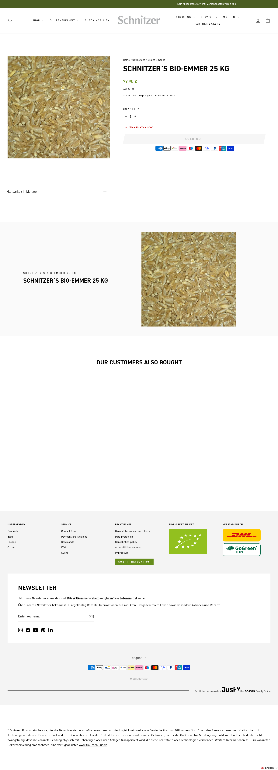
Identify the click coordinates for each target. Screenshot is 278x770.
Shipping (143, 95)
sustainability (97, 20)
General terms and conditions (132, 531)
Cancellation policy (126, 542)
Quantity (131, 109)
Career (12, 547)
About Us (184, 17)
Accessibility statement (128, 547)
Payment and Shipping (74, 536)
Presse (12, 542)
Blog (10, 536)
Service (207, 17)
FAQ (63, 547)
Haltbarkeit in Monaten (23, 191)
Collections (138, 60)
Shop (37, 20)
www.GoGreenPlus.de (93, 745)
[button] (269, 768)
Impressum (122, 552)
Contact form (68, 531)
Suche (64, 552)
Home (126, 60)
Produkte (13, 531)
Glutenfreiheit (63, 20)
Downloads (67, 542)
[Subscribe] (91, 616)
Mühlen (229, 17)
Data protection (124, 536)
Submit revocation (134, 561)
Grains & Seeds (156, 60)
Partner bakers (208, 23)
